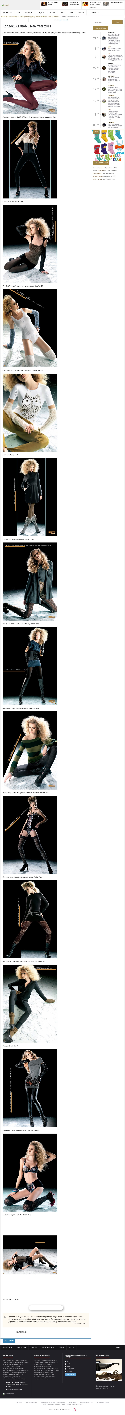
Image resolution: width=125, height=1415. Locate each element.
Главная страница (6, 16)
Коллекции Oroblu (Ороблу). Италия (30, 16)
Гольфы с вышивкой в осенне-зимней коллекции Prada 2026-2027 (114, 80)
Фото (71, 12)
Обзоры (52, 12)
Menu (6, 13)
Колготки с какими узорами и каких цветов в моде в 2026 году (115, 126)
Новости (81, 12)
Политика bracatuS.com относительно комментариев (62, 1404)
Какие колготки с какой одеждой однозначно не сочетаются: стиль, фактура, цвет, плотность (115, 58)
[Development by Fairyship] (74, 1409)
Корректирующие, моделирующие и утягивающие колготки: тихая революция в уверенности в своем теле (115, 115)
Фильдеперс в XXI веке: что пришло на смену (114, 49)
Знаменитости (21, 1347)
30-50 (68, 1366)
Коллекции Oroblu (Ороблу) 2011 (50, 16)
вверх (118, 1347)
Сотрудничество (86, 1402)
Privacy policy (31, 1402)
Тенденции (41, 12)
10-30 (68, 1364)
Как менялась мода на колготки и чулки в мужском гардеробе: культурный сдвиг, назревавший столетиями (114, 68)
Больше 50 (70, 1368)
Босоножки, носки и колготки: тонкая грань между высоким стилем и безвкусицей (115, 90)
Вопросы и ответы (48, 1347)
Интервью (34, 1347)
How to (62, 12)
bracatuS (96, 168)
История (110, 63)
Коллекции (28, 12)
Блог (18, 12)
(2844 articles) (64, 20)
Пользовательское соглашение (53, 1402)
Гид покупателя (94, 12)
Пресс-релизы (111, 32)
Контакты (72, 1402)
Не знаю (69, 1371)
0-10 (68, 1361)
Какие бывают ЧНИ (111, 168)
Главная (19, 1402)
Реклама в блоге (103, 1402)
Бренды (71, 1347)
